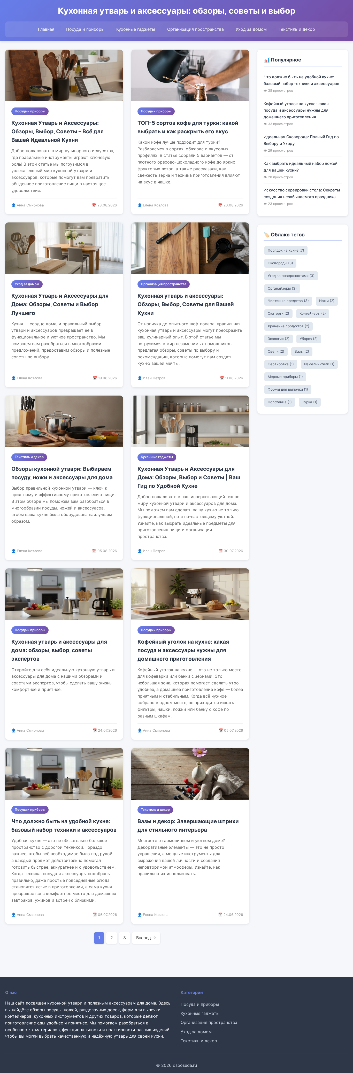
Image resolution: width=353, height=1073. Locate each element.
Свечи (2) (276, 351)
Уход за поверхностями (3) (291, 276)
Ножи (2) (326, 301)
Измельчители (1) (319, 364)
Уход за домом (251, 29)
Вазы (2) (302, 351)
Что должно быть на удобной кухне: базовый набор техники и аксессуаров (64, 825)
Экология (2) (278, 339)
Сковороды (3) (280, 263)
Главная (46, 29)
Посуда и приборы (85, 29)
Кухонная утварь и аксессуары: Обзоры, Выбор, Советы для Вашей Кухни (185, 304)
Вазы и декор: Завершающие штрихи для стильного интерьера (188, 825)
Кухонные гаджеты (135, 29)
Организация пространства (195, 29)
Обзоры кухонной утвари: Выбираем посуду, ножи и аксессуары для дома (62, 473)
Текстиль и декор (297, 29)
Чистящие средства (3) (288, 301)
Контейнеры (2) (313, 313)
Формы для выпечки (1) (288, 389)
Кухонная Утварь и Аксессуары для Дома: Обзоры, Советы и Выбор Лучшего (60, 304)
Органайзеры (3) (282, 288)
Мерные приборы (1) (285, 377)
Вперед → (146, 937)
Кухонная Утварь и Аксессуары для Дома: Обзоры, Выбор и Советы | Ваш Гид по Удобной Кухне (188, 477)
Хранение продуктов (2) (288, 326)
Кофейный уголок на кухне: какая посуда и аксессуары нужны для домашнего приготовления (183, 650)
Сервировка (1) (281, 364)
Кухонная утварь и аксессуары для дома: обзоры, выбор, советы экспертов (59, 650)
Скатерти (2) (278, 313)
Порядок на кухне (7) (286, 250)
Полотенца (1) (280, 402)
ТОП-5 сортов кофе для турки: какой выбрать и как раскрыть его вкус (187, 127)
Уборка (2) (309, 339)
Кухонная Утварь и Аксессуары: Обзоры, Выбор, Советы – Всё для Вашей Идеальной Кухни (57, 131)
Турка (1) (309, 402)
